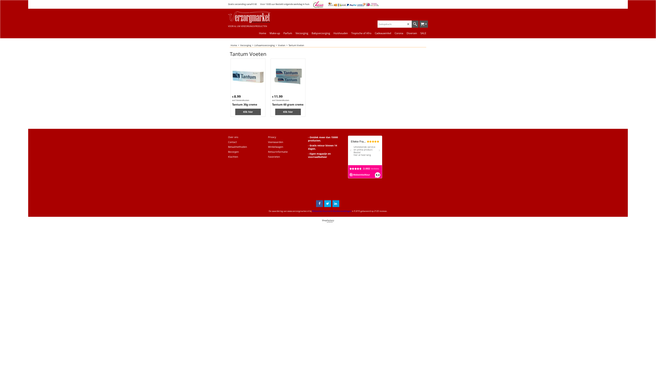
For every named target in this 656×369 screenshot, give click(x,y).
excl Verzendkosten (240, 100)
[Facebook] (319, 203)
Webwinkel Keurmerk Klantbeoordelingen (331, 211)
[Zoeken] (415, 24)
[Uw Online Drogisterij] (253, 17)
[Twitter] (327, 203)
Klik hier (248, 111)
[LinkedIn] (335, 203)
